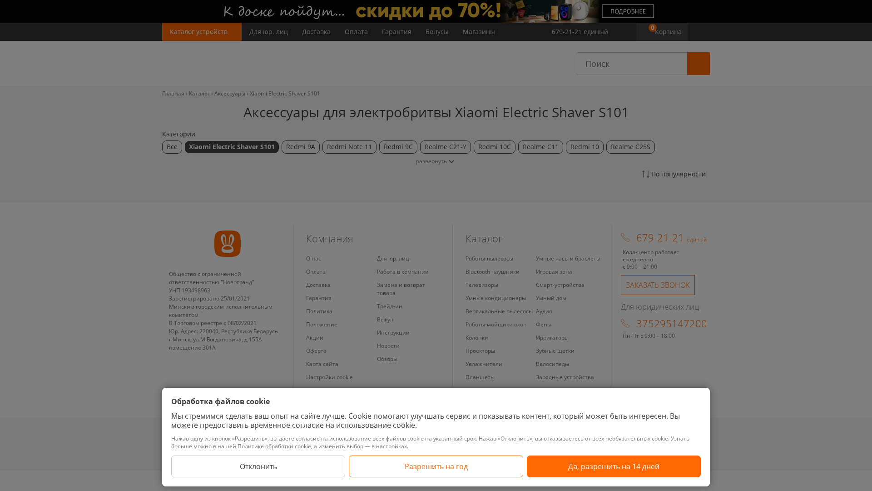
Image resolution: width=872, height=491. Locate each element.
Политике (251, 446)
